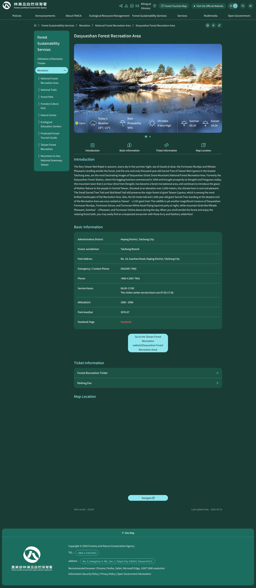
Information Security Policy (83, 573)
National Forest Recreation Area (113, 25)
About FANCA (74, 15)
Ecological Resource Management (109, 15)
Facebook (126, 321)
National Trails (49, 89)
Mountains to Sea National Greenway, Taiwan (51, 160)
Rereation (84, 25)
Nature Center (48, 115)
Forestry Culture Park (50, 106)
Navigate (147, 498)
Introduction (92, 150)
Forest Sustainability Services (149, 15)
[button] (146, 136)
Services (182, 15)
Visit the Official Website (210, 6)
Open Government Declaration (134, 573)
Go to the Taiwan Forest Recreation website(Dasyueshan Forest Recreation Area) (148, 343)
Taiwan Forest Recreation (48, 147)
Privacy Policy (107, 573)
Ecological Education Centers (51, 124)
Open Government (239, 15)
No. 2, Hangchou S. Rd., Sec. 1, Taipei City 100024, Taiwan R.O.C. (118, 561)
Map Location (203, 150)
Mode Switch (233, 6)
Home (25, 5)
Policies (16, 15)
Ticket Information (166, 150)
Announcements (45, 15)
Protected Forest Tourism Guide (50, 135)
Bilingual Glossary (146, 6)
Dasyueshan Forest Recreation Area (155, 25)
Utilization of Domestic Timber (50, 61)
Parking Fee (84, 383)
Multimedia (210, 15)
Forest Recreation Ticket (92, 373)
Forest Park (47, 96)
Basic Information (129, 150)
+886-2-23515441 (87, 553)
